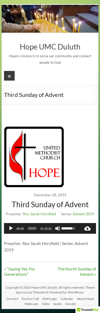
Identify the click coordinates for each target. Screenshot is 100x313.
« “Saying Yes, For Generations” (19, 271)
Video (46, 304)
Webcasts (31, 304)
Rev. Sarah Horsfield (39, 214)
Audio (57, 304)
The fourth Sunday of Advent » (77, 271)
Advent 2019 (83, 214)
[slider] (32, 228)
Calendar (67, 299)
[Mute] (57, 228)
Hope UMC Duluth (50, 46)
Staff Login (49, 299)
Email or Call (30, 299)
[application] (41, 228)
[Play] (11, 228)
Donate (70, 304)
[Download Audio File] (87, 228)
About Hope (85, 299)
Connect (12, 299)
